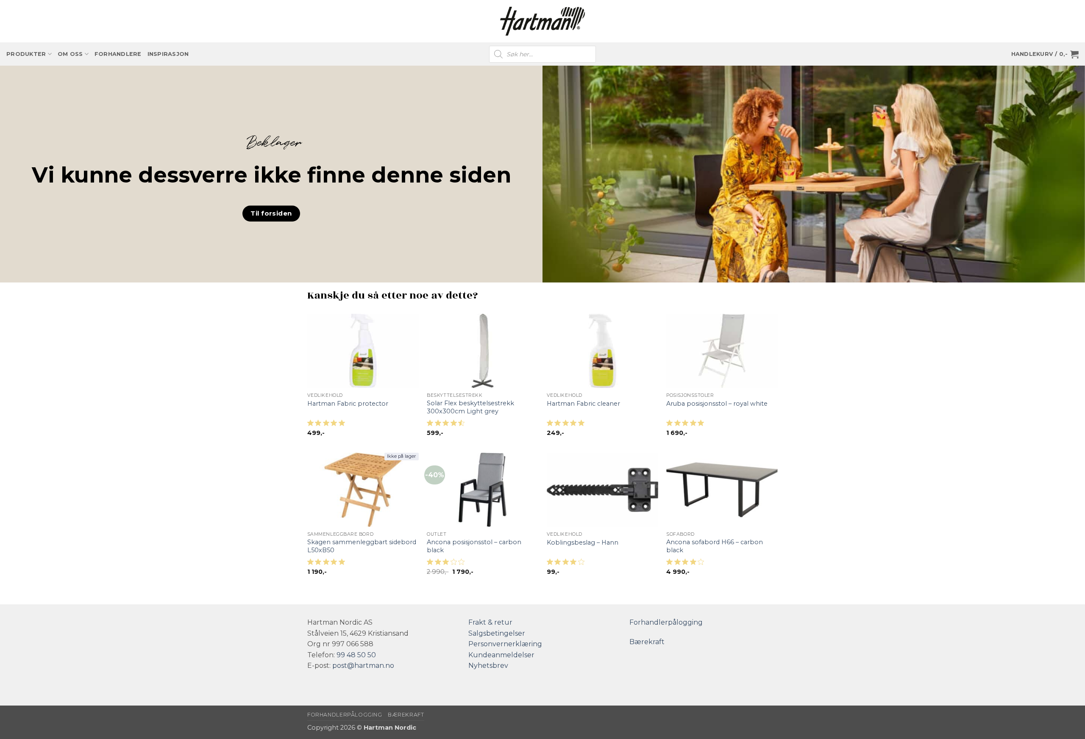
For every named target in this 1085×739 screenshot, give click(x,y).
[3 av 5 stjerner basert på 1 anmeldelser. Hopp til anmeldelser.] (447, 564)
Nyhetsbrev (488, 666)
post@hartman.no (363, 666)
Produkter (26, 54)
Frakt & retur (490, 622)
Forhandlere (118, 54)
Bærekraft (647, 642)
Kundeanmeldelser (501, 655)
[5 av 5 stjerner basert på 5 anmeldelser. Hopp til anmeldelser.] (327, 564)
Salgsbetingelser (496, 633)
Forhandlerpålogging (666, 622)
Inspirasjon (168, 54)
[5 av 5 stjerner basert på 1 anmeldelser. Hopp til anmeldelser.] (327, 425)
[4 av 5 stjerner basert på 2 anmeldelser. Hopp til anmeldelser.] (567, 564)
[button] (1045, 54)
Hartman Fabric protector (347, 403)
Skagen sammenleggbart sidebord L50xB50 (361, 546)
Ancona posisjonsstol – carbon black (474, 546)
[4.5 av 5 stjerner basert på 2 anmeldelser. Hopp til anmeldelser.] (447, 425)
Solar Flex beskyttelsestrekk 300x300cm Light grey (470, 407)
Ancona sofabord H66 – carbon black (714, 546)
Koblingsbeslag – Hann (582, 542)
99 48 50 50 (356, 655)
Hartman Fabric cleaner (583, 403)
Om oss (70, 54)
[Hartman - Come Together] (542, 21)
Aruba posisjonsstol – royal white (717, 403)
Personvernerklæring (505, 644)
